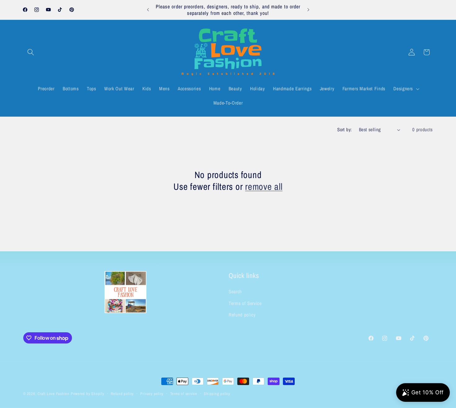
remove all (264, 187)
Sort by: (344, 129)
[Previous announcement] (148, 9)
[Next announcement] (308, 9)
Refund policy (242, 315)
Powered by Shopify (87, 393)
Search (235, 291)
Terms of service (183, 393)
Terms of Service (245, 303)
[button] (30, 52)
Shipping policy (217, 393)
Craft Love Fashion (53, 393)
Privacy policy (151, 393)
